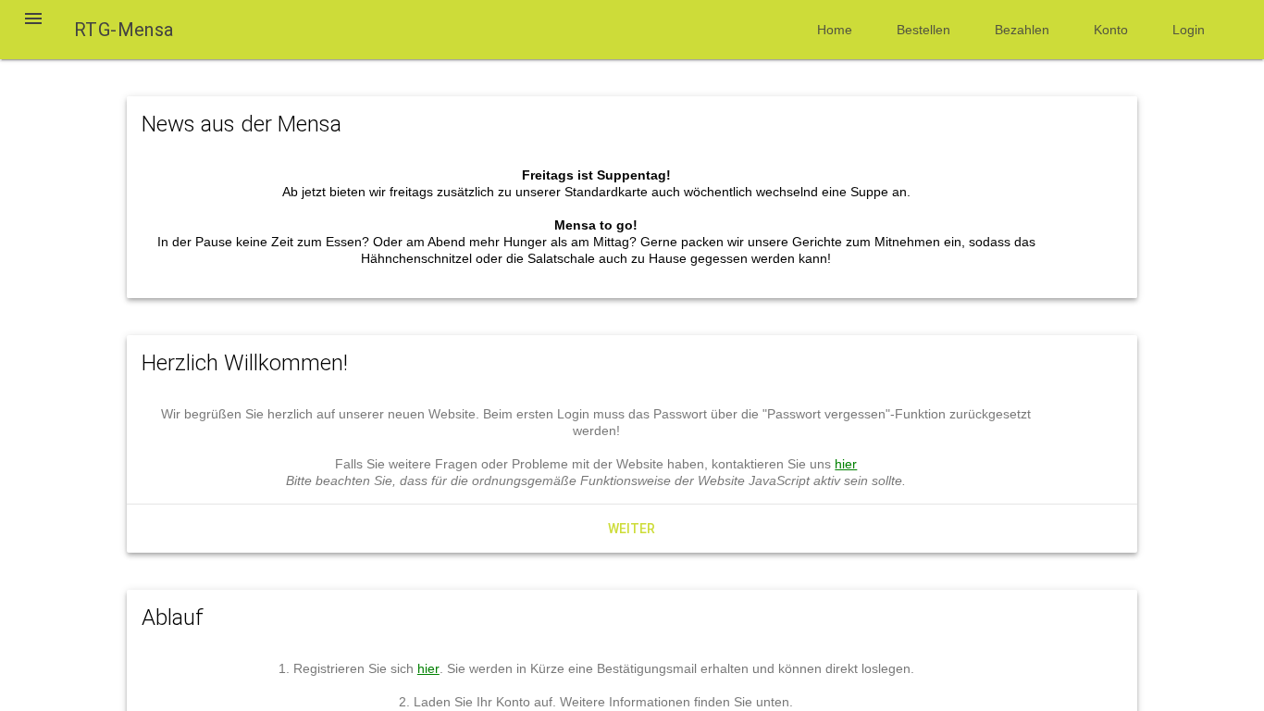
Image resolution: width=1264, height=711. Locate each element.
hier (846, 463)
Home (834, 29)
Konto (1111, 29)
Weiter (631, 528)
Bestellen (923, 29)
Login (1188, 29)
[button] (33, 29)
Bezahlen (1022, 29)
